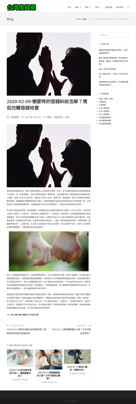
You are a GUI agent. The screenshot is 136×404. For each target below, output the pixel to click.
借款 (111, 99)
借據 (16, 315)
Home (78, 19)
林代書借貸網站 (105, 117)
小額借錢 (102, 102)
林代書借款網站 (105, 120)
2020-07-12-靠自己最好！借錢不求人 (77, 368)
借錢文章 (58, 117)
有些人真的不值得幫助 (107, 69)
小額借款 (102, 105)
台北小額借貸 (104, 111)
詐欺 (37, 315)
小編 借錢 (14, 117)
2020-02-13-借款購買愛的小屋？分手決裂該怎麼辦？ (48, 375)
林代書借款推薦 (105, 123)
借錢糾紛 (25, 315)
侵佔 (12, 315)
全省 (67, 117)
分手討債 (32, 315)
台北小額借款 (104, 114)
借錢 (84, 19)
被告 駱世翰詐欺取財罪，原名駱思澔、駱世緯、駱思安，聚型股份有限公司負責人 (114, 61)
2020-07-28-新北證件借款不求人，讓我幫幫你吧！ (20, 373)
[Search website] (128, 7)
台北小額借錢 (104, 108)
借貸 (106, 99)
